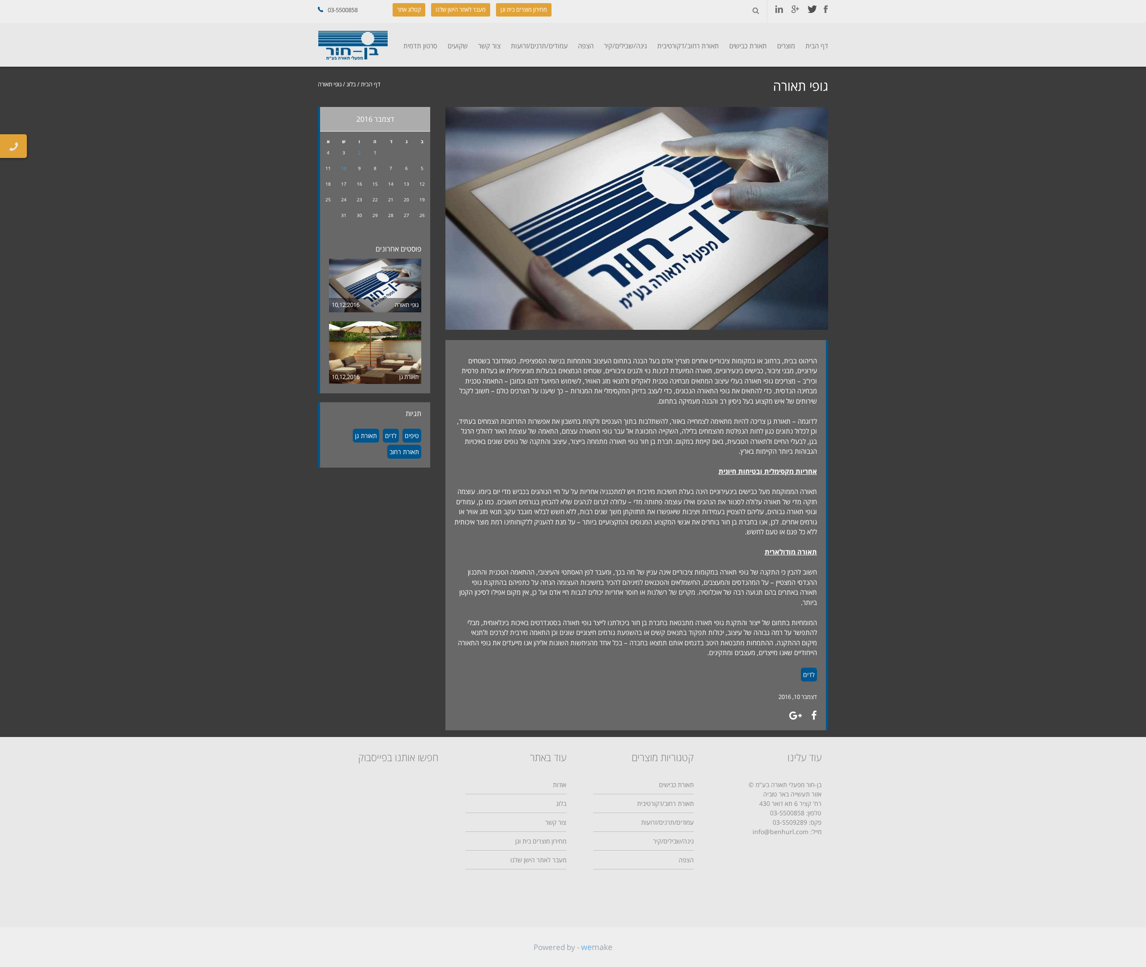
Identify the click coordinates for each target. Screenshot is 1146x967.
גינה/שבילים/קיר (625, 45)
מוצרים (786, 45)
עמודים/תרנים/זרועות (539, 45)
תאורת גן (409, 377)
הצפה (586, 45)
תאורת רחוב (404, 451)
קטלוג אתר (409, 9)
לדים (809, 674)
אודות (559, 784)
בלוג (351, 84)
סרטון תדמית (420, 45)
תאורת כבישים (748, 45)
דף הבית (816, 45)
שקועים (458, 45)
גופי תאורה (407, 305)
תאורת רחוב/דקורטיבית (688, 45)
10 (343, 168)
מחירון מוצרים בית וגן (523, 9)
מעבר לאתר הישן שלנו (461, 9)
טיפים (412, 435)
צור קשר (489, 45)
